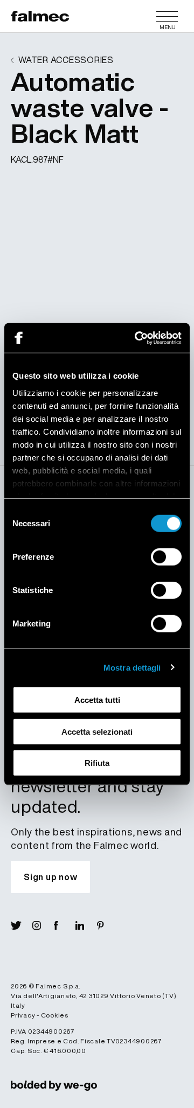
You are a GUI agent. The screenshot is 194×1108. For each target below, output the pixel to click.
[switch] (166, 557)
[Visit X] (21, 925)
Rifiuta (97, 763)
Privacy (23, 1015)
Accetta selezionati (97, 731)
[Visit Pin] (108, 925)
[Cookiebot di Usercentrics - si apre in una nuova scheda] (137, 338)
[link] (54, 1084)
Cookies (54, 1015)
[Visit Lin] (86, 925)
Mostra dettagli (132, 667)
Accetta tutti (97, 700)
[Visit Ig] (43, 925)
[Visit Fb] (64, 925)
